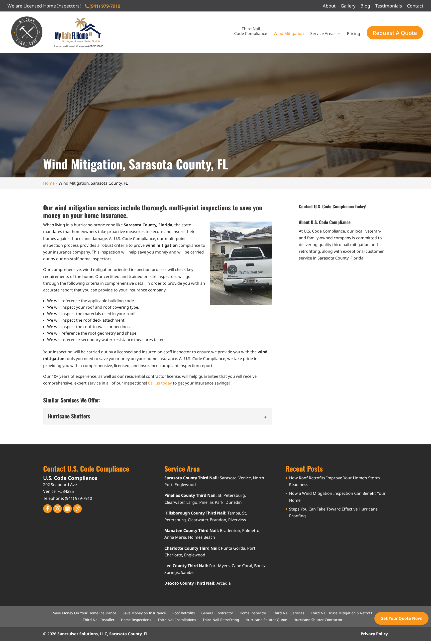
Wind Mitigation (289, 33)
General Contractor (217, 613)
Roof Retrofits (183, 613)
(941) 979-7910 (105, 6)
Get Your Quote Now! (401, 618)
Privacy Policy (374, 634)
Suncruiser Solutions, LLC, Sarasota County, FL (102, 634)
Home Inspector (253, 613)
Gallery (348, 6)
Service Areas (322, 33)
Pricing (353, 33)
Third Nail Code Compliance (250, 31)
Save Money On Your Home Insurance (84, 613)
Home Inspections (136, 619)
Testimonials (388, 6)
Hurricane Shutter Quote (266, 619)
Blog (365, 6)
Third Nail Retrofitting (221, 619)
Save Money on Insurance (144, 613)
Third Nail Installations (177, 619)
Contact (415, 6)
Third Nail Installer (98, 619)
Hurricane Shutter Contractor (318, 619)
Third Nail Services (288, 613)
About (329, 6)
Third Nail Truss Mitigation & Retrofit (341, 613)
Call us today (160, 383)
